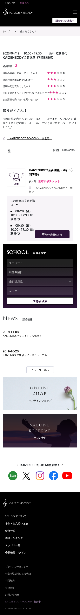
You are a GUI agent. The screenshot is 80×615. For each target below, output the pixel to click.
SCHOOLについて (15, 516)
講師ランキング (14, 537)
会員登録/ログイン (15, 552)
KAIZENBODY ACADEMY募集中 (23, 601)
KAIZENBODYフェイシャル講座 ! (22, 336)
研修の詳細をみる (52, 234)
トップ (6, 31)
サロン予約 (10, 2)
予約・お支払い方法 (16, 523)
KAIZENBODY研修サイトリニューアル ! (25, 355)
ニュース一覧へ (40, 370)
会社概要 (10, 587)
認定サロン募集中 (65, 20)
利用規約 (10, 580)
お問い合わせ (12, 594)
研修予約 (24, 2)
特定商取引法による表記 (18, 573)
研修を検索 (40, 301)
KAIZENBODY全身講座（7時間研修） (48, 172)
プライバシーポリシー (17, 566)
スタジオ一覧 (12, 545)
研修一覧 (10, 530)
